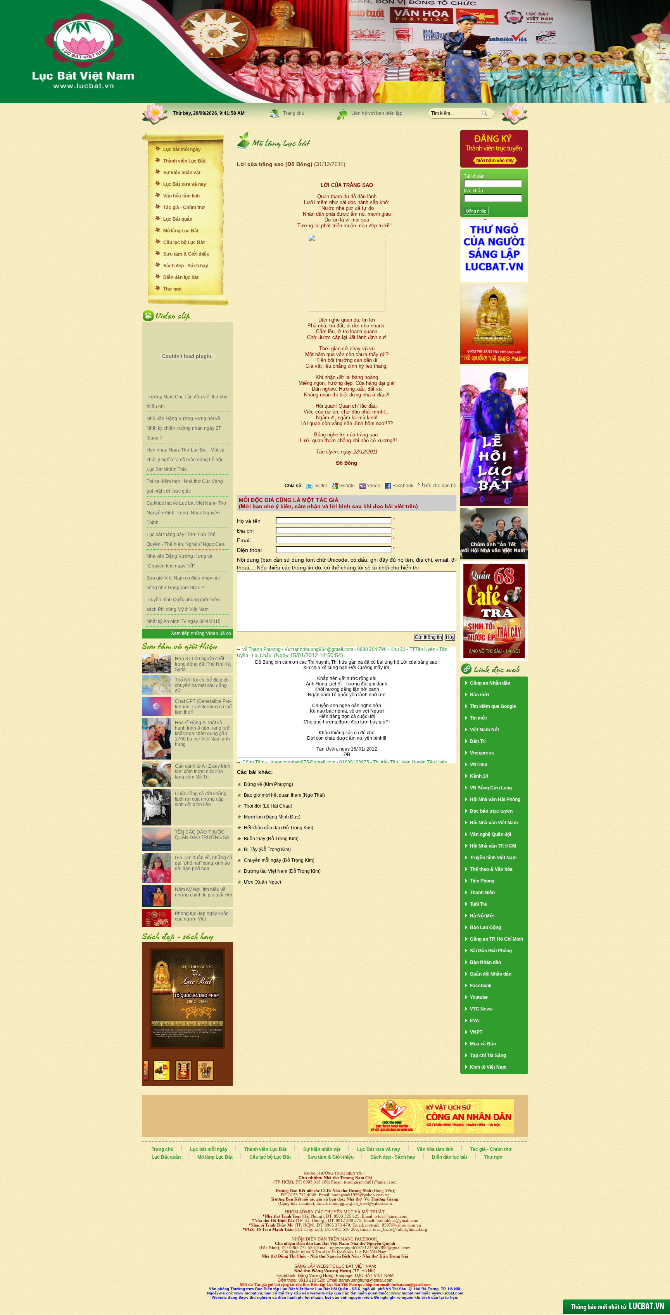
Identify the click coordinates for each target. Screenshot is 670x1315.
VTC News (481, 1009)
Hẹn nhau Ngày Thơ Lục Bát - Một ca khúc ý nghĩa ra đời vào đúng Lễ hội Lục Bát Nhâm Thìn (185, 459)
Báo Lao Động (485, 927)
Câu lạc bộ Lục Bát (184, 242)
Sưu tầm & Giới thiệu (186, 254)
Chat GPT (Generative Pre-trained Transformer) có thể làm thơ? (203, 707)
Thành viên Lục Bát (184, 161)
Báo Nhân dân (485, 962)
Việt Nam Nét (484, 729)
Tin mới (478, 718)
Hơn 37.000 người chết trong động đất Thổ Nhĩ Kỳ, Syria (203, 664)
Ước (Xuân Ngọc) (262, 882)
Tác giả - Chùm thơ (184, 207)
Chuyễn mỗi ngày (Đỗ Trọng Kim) (279, 860)
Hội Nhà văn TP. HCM (493, 846)
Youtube (479, 997)
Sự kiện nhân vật (181, 172)
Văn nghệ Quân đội (490, 834)
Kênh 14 (479, 776)
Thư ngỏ (172, 289)
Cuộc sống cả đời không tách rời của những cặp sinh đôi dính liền (200, 799)
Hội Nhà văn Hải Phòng (495, 799)
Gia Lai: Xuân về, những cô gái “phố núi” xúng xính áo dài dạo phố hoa (203, 863)
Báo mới (479, 694)
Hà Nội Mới (482, 916)
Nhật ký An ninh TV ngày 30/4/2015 (184, 621)
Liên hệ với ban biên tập (376, 113)
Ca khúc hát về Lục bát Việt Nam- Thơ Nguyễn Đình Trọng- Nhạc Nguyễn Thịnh (186, 512)
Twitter (320, 485)
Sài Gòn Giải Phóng (491, 950)
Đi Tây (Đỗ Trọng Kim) (267, 849)
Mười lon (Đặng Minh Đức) (272, 817)
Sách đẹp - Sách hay (185, 265)
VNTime (478, 764)
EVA (474, 1020)
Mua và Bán (483, 1044)
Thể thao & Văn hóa (491, 869)
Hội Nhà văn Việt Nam (494, 822)
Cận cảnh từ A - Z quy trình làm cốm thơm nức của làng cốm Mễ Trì (202, 771)
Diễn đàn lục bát (181, 277)
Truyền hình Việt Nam (493, 857)
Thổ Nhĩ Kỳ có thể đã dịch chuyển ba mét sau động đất (202, 685)
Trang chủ (293, 113)
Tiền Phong (482, 881)
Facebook (402, 485)
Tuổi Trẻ (478, 904)
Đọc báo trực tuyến (491, 811)
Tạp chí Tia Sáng (488, 1055)
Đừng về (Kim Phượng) (268, 784)
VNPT (476, 1032)
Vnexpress (482, 753)
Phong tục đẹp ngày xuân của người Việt (202, 916)
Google (346, 485)
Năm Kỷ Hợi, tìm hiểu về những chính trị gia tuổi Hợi (203, 892)
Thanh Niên (482, 892)
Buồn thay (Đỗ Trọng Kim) (271, 838)
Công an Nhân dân (490, 683)
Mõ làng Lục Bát (181, 231)
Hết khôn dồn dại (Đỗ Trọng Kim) (278, 828)
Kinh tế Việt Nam (488, 1067)
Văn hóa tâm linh (181, 196)
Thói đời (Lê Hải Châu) (268, 806)
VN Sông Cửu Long (491, 788)
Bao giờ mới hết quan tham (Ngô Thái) (284, 795)
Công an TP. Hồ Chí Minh (496, 939)
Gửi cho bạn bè (439, 485)
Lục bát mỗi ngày (182, 149)
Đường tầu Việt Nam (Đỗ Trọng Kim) (282, 871)
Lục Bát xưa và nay (184, 184)
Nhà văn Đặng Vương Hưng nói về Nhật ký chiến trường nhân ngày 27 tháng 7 (184, 428)
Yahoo (373, 485)
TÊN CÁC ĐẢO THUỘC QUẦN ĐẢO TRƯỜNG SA (202, 834)
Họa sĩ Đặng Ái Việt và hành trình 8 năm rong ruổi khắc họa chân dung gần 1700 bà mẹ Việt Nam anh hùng (203, 733)
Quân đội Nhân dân (490, 974)
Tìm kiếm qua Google (493, 706)
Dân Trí (477, 741)
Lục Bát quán (177, 219)
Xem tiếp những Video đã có (201, 633)
